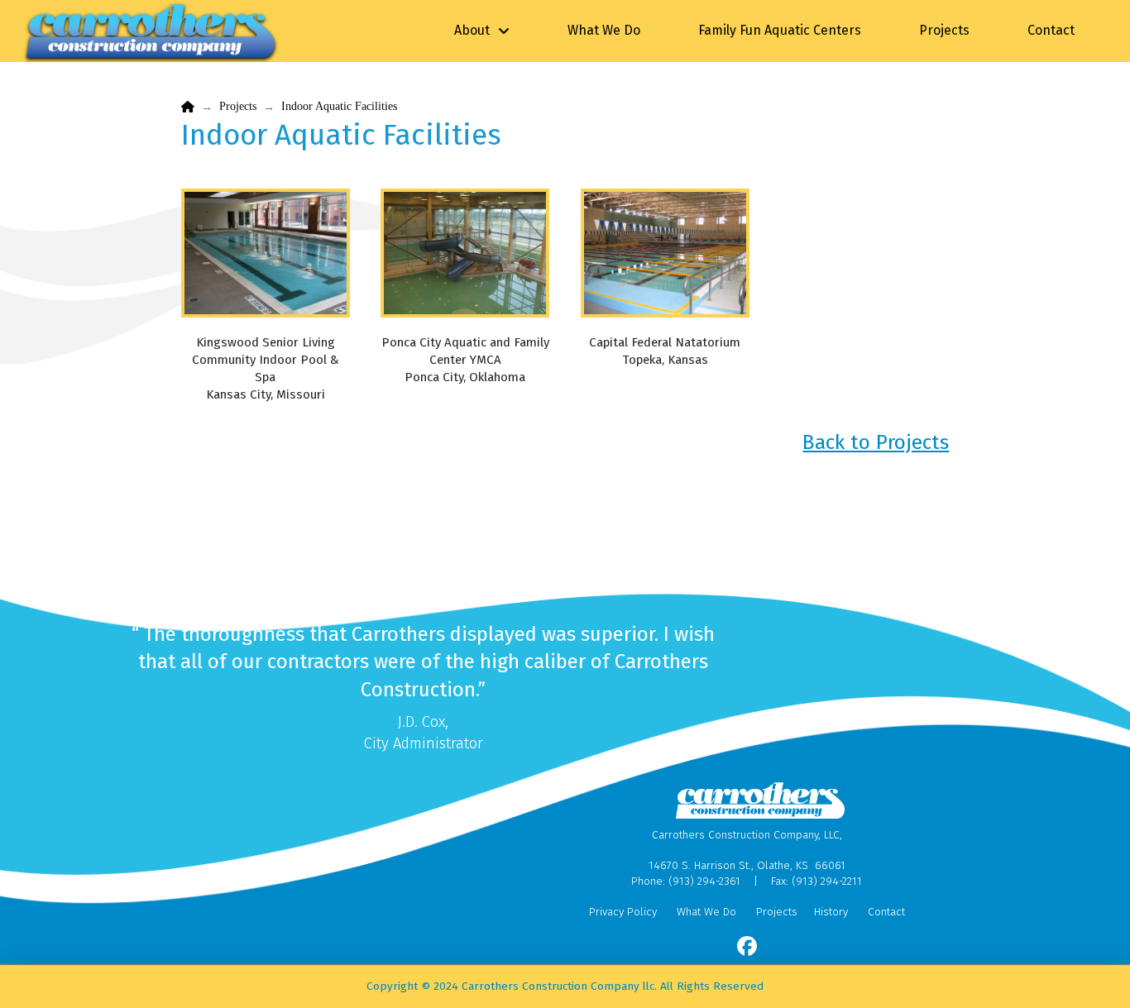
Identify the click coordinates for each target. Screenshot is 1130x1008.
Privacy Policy (623, 912)
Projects (776, 912)
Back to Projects (875, 442)
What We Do (706, 912)
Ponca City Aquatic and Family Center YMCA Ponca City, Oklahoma (465, 360)
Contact (886, 912)
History (831, 912)
